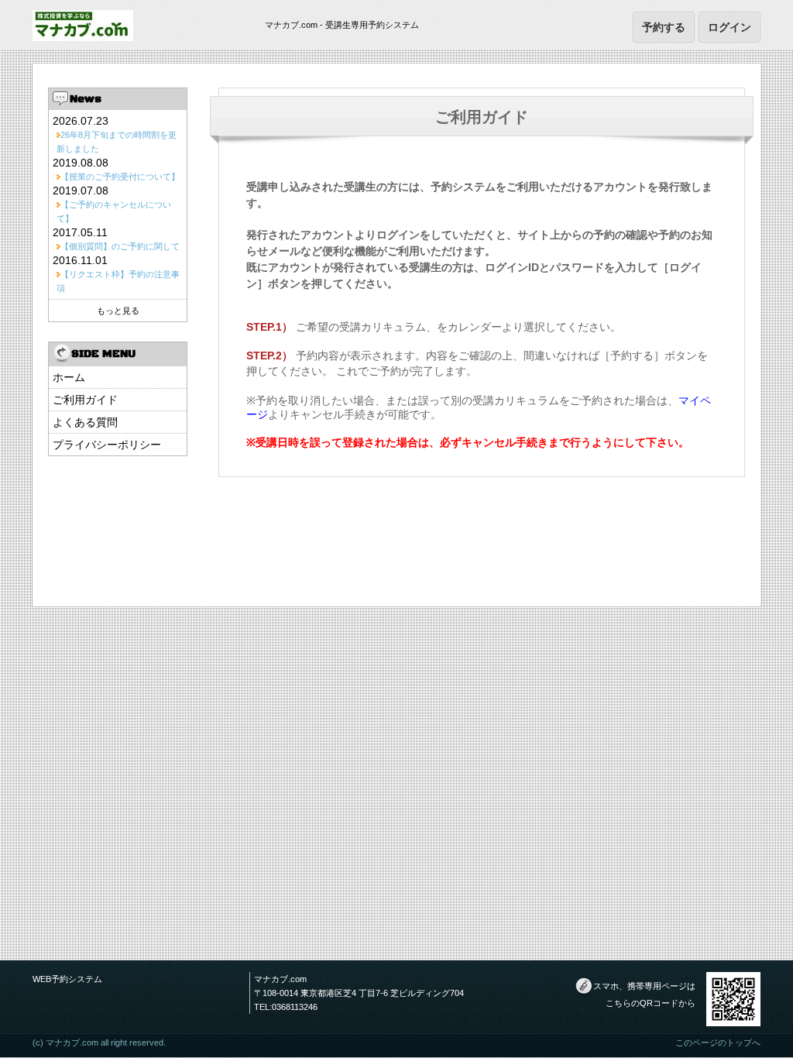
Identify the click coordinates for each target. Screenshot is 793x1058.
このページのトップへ (717, 1042)
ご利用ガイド (85, 399)
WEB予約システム (67, 979)
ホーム (69, 377)
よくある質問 (85, 422)
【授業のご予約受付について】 (120, 176)
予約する (663, 26)
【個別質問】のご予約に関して (120, 246)
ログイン (729, 26)
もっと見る (118, 310)
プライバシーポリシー (107, 444)
